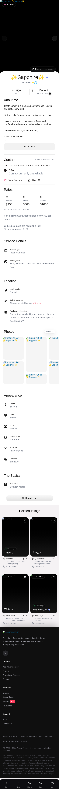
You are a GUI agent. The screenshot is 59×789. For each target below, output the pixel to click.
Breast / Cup (15, 436)
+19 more (37, 303)
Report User (31, 498)
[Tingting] (15, 537)
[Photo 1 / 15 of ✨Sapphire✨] (13, 348)
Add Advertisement (11, 667)
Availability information (18, 311)
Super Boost (8, 697)
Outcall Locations (16, 300)
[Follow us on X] (5, 653)
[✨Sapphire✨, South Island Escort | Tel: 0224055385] (29, 38)
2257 (41, 736)
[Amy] (43, 537)
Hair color (13, 458)
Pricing (6, 671)
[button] (54, 38)
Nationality (14, 483)
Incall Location (15, 289)
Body (12, 425)
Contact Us (7, 723)
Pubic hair (14, 447)
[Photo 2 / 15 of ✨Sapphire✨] (36, 354)
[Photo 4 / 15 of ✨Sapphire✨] (36, 379)
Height (12, 403)
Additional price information (16, 210)
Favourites (7, 706)
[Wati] (15, 593)
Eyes (12, 414)
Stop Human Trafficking (15, 741)
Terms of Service (28, 736)
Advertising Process (11, 675)
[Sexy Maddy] (43, 593)
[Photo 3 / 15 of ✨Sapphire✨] (13, 372)
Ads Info (49, 736)
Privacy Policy (10, 736)
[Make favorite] (13, 180)
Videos (8, 701)
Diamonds (7, 693)
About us (6, 679)
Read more (29, 146)
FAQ (5, 719)
